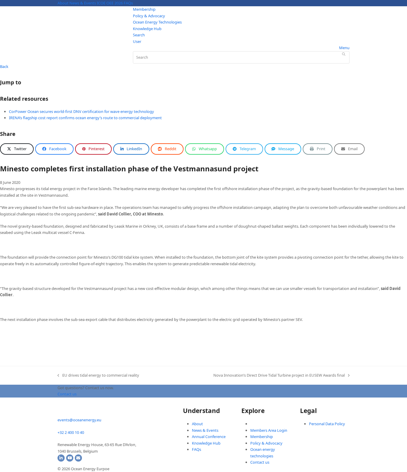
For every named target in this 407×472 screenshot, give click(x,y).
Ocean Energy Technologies (157, 22)
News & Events (82, 3)
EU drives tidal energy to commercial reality (98, 375)
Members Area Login (268, 430)
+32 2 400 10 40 (71, 432)
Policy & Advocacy (149, 15)
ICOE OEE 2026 (110, 3)
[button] (17, 148)
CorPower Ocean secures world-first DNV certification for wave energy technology (81, 111)
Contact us (259, 462)
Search (139, 35)
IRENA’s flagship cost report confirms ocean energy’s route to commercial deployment (85, 117)
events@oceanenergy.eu (79, 420)
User (137, 41)
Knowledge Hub (147, 28)
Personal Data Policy (327, 423)
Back (4, 66)
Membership (144, 9)
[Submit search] (343, 54)
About (63, 3)
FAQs (128, 3)
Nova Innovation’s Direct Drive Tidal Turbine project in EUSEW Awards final (279, 375)
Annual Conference (209, 436)
